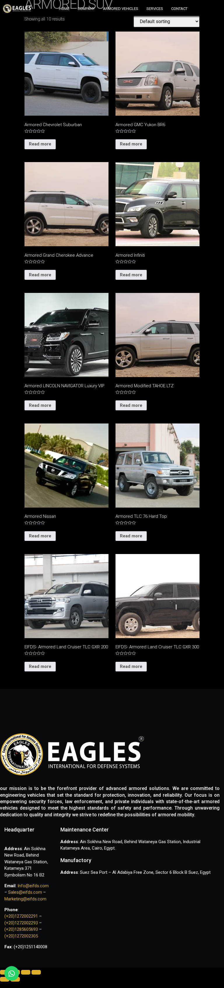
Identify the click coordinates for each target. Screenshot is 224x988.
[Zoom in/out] (36, 972)
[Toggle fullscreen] (25, 972)
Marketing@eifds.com (25, 899)
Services (154, 8)
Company (86, 8)
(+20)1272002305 (21, 936)
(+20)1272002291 (21, 916)
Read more (40, 144)
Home (64, 8)
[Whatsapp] (11, 973)
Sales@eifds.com (25, 892)
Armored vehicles (120, 8)
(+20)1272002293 (21, 923)
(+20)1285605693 (21, 929)
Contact (179, 8)
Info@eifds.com (32, 885)
